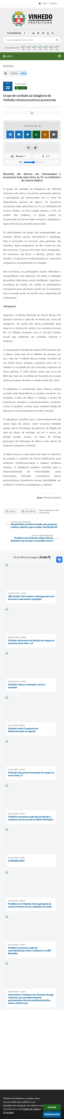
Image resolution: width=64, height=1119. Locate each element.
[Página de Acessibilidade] (52, 33)
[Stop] (35, 148)
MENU (9, 56)
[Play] (29, 148)
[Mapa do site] (48, 33)
